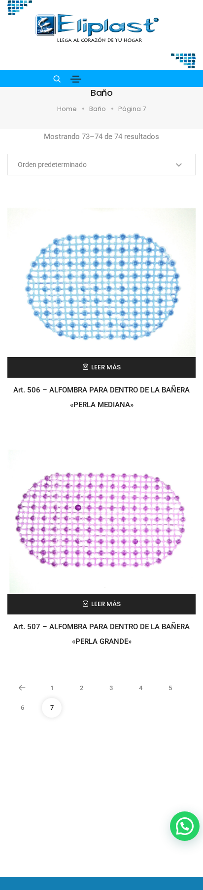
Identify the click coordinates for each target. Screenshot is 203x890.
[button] (185, 826)
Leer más (106, 367)
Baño (97, 108)
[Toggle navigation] (75, 79)
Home (67, 108)
